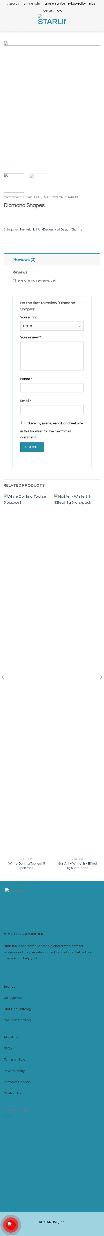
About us (13, 3)
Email (25, 401)
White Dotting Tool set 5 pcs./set (26, 866)
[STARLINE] (52, 22)
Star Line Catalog (17, 1009)
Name (26, 379)
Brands (9, 986)
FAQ (60, 10)
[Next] (92, 105)
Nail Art (32, 197)
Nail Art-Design (42, 229)
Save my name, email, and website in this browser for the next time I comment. (51, 430)
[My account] (91, 22)
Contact (48, 10)
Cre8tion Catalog (17, 1020)
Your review (30, 337)
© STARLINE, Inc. (52, 1222)
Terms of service (54, 3)
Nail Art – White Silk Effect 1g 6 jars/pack (77, 866)
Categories (13, 997)
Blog (92, 3)
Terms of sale (31, 3)
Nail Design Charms (61, 197)
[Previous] (11, 105)
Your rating (28, 317)
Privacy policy (77, 3)
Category (12, 197)
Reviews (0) (24, 260)
